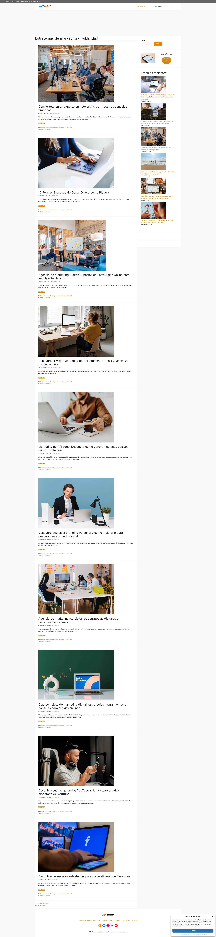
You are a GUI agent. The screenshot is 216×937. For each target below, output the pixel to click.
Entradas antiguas (43, 903)
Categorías (140, 6)
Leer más (41, 123)
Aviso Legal (203, 934)
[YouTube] (116, 925)
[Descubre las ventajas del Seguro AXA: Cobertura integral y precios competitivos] (153, 162)
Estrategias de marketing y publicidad (30, 1)
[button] (212, 916)
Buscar (143, 40)
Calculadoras (158, 6)
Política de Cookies (184, 934)
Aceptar (193, 930)
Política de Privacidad (195, 934)
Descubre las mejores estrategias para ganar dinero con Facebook (84, 876)
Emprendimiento (15, 1)
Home (8, 1)
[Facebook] (103, 925)
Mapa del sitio (126, 920)
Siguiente (41, 905)
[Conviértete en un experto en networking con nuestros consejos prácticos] (153, 137)
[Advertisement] (108, 23)
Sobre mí (134, 920)
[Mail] (112, 925)
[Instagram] (108, 925)
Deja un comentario (45, 129)
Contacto (117, 920)
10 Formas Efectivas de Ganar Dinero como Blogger (74, 192)
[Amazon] (99, 925)
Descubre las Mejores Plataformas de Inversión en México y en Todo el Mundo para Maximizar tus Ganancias (158, 97)
